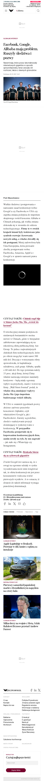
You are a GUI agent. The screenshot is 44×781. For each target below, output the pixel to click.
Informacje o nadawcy (30, 708)
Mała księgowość (28, 725)
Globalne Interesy (10, 38)
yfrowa (19, 11)
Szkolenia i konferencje (12, 739)
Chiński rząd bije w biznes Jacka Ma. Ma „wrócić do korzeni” (21, 322)
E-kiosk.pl (25, 717)
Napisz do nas (8, 705)
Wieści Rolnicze (28, 730)
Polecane (20, 512)
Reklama (6, 717)
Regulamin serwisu (29, 705)
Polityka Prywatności (30, 700)
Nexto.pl (25, 722)
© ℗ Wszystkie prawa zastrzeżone (17, 497)
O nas (5, 700)
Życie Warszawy (28, 732)
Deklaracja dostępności (31, 710)
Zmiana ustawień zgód (31, 703)
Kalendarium (26, 744)
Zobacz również (8, 512)
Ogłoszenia (7, 720)
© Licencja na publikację (13, 495)
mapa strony (8, 744)
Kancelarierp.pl (27, 727)
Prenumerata (8, 722)
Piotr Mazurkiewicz (11, 198)
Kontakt (6, 703)
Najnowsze (29, 512)
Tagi (36, 512)
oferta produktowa (10, 747)
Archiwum (7, 725)
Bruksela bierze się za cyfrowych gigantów (20, 453)
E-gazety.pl (26, 720)
